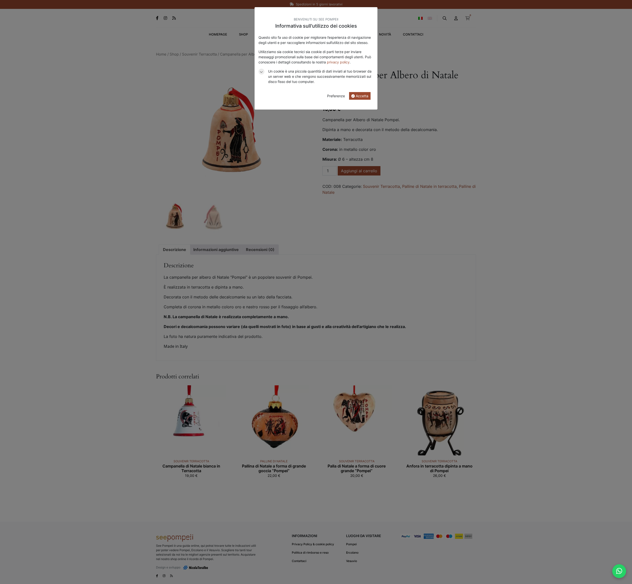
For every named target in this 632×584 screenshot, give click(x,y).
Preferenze (336, 96)
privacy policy (338, 62)
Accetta (361, 96)
